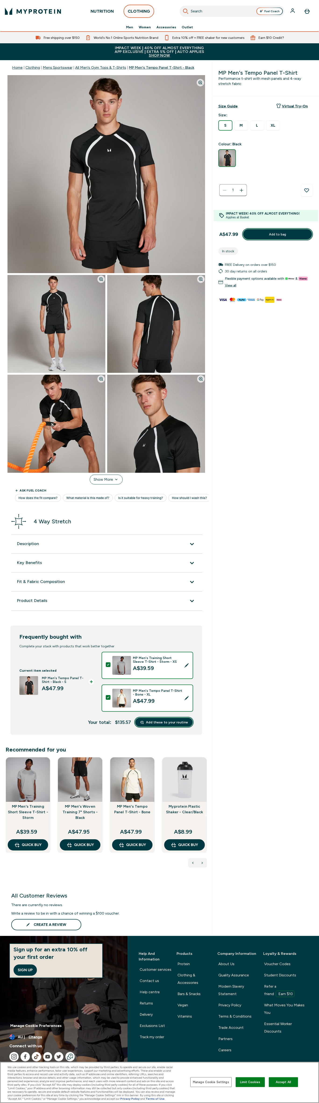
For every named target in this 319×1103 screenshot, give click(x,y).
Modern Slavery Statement (231, 990)
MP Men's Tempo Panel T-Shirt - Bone (132, 809)
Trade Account (231, 1028)
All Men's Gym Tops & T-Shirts (100, 68)
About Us (226, 964)
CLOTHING (139, 11)
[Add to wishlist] (306, 190)
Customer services (155, 969)
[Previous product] (193, 863)
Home (17, 68)
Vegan (182, 1005)
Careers (224, 1050)
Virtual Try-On (295, 106)
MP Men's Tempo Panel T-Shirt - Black (161, 68)
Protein (183, 964)
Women (145, 27)
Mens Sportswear (57, 68)
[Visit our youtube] (47, 1056)
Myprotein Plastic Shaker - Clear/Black (184, 809)
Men (129, 27)
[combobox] (232, 11)
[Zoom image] (200, 82)
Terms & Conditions (235, 1016)
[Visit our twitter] (59, 1056)
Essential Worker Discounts (278, 1027)
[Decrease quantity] (225, 190)
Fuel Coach (272, 11)
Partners (225, 1039)
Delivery (146, 1014)
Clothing (32, 68)
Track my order (152, 1037)
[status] (233, 190)
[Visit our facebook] (25, 1056)
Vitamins (184, 1016)
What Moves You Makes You (284, 1009)
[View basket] (307, 11)
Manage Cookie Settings (211, 1082)
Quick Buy (32, 845)
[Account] (293, 11)
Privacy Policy (229, 1005)
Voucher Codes (277, 964)
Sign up (25, 970)
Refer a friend (278, 990)
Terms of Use (155, 1098)
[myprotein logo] (33, 11)
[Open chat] (70, 1056)
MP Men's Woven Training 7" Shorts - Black (80, 812)
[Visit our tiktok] (36, 1056)
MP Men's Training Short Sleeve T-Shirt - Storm (28, 812)
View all (230, 285)
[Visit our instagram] (14, 1056)
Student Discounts (280, 975)
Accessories (166, 27)
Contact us (149, 981)
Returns (146, 1003)
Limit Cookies (250, 1082)
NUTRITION (102, 11)
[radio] (225, 125)
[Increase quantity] (241, 190)
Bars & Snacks (189, 994)
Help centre (150, 992)
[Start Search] (185, 11)
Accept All (283, 1082)
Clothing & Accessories (187, 979)
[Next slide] (206, 815)
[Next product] (202, 863)
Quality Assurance (233, 975)
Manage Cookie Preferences (36, 1026)
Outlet (187, 27)
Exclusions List (152, 1026)
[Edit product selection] (186, 665)
